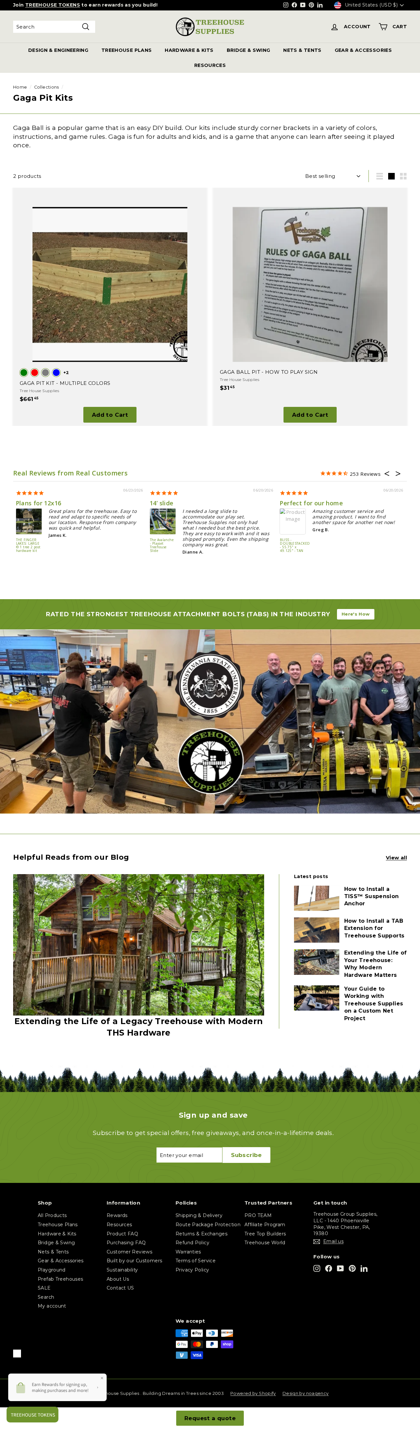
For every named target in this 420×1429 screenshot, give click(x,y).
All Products (52, 1215)
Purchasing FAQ (126, 1243)
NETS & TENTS (302, 50)
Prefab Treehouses (60, 1279)
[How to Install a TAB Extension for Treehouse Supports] (316, 930)
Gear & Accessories (61, 1261)
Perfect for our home (176, 503)
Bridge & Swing (56, 1243)
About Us (118, 1279)
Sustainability (122, 1270)
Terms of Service (196, 1261)
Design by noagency (306, 1393)
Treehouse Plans (58, 1225)
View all (396, 857)
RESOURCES (210, 65)
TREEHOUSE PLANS (126, 50)
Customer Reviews (129, 1252)
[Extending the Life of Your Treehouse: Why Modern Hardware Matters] (316, 962)
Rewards (117, 1215)
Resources (119, 1225)
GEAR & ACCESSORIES (363, 50)
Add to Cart (110, 414)
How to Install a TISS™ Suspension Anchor (371, 896)
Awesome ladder (300, 503)
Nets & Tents (53, 1252)
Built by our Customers (134, 1261)
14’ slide (27, 503)
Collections (46, 87)
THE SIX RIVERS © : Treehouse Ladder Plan (285, 545)
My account (52, 1306)
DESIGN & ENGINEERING (58, 50)
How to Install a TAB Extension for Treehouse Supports (374, 928)
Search (46, 1297)
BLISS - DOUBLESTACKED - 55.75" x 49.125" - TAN (158, 545)
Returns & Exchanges (201, 1234)
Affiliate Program (264, 1225)
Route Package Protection (208, 1225)
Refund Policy (192, 1243)
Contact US (120, 1288)
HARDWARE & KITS (189, 50)
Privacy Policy (192, 1270)
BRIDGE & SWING (248, 50)
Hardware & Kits (57, 1234)
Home (20, 87)
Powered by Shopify (253, 1393)
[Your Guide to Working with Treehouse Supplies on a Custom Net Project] (316, 998)
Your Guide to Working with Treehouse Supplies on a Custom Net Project (373, 1003)
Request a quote (210, 1418)
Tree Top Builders (265, 1234)
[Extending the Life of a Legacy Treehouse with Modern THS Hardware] (138, 944)
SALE (44, 1288)
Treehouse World (264, 1243)
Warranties (188, 1252)
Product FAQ (122, 1234)
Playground (52, 1270)
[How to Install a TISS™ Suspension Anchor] (316, 898)
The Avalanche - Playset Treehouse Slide (27, 545)
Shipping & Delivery (199, 1215)
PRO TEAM (258, 1215)
